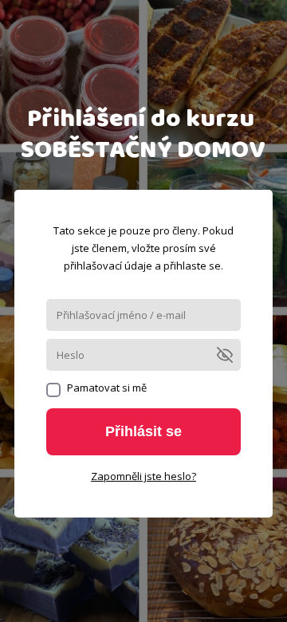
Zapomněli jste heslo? (143, 476)
